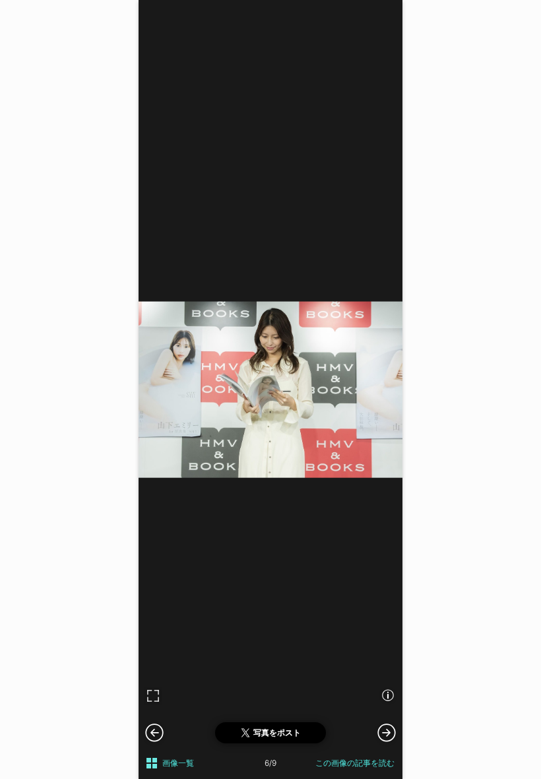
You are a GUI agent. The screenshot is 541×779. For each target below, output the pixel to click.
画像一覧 (178, 763)
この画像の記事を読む (355, 763)
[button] (386, 732)
